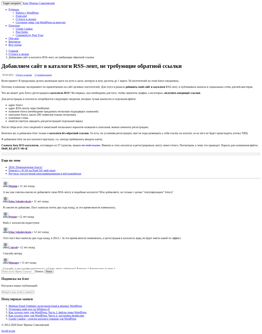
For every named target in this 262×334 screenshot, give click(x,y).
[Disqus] (131, 224)
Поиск (49, 271)
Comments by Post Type (29, 35)
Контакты (14, 41)
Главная (13, 50)
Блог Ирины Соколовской (39, 3)
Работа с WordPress (27, 12)
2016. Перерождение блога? (25, 167)
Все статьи (15, 44)
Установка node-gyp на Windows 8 (29, 309)
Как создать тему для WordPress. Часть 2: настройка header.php (46, 315)
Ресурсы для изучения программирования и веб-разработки (45, 173)
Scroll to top (8, 330)
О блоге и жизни (26, 19)
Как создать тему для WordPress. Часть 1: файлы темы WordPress (47, 312)
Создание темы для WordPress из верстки (41, 22)
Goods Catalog (24, 28)
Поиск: (39, 271)
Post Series (22, 31)
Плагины (14, 25)
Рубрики (14, 9)
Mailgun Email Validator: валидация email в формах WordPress (45, 305)
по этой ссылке (91, 145)
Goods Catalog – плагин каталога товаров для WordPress (42, 318)
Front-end (21, 15)
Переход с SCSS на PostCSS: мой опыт (32, 170)
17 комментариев (43, 75)
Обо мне (14, 38)
